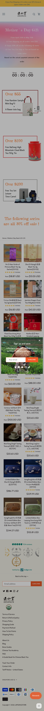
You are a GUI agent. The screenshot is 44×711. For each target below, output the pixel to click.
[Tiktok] (29, 367)
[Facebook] (19, 367)
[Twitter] (15, 367)
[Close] (39, 340)
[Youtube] (22, 367)
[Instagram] (26, 367)
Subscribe (32, 359)
